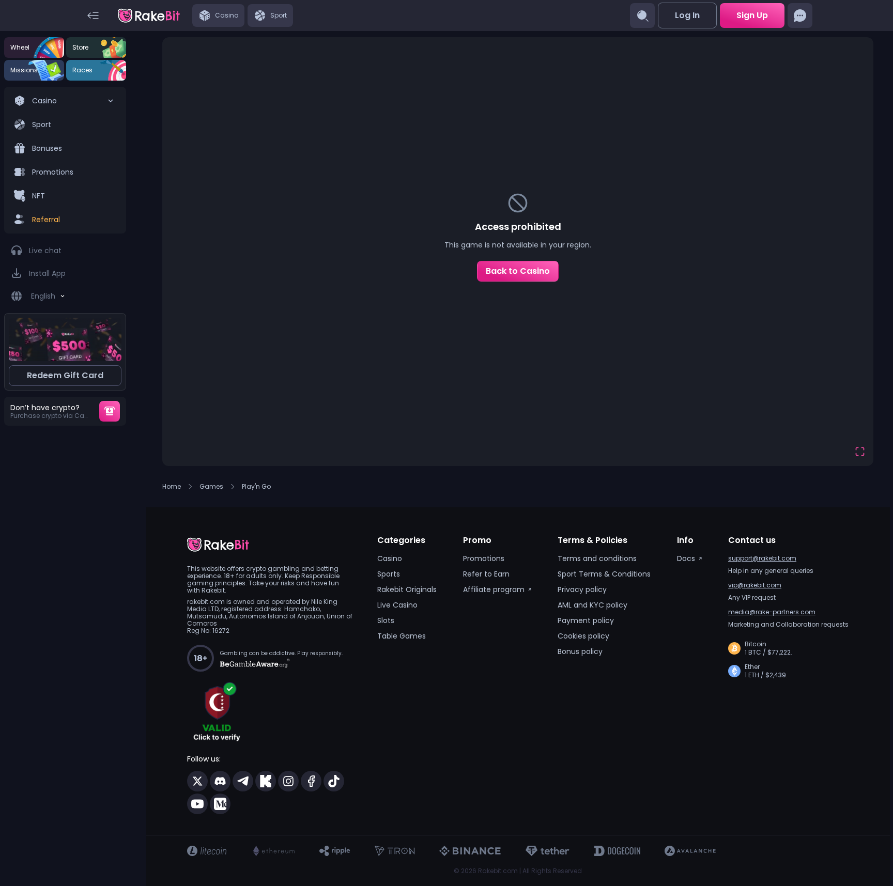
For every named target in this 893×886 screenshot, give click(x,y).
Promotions (483, 558)
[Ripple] (334, 851)
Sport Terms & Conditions (604, 574)
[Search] (642, 15)
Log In (687, 15)
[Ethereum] (273, 851)
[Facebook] (311, 781)
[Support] (800, 15)
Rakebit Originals (407, 589)
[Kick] (265, 781)
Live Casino (397, 605)
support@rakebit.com (762, 558)
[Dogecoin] (617, 851)
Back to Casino (518, 271)
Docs (686, 558)
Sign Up (752, 15)
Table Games (401, 636)
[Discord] (220, 781)
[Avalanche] (690, 851)
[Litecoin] (206, 851)
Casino (389, 558)
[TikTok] (334, 781)
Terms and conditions (597, 558)
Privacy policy (582, 589)
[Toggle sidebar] (93, 15)
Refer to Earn (486, 574)
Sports (388, 574)
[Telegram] (243, 781)
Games (211, 487)
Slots (385, 620)
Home (171, 487)
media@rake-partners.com (771, 612)
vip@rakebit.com (754, 585)
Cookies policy (583, 636)
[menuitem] (65, 160)
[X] (197, 781)
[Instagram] (288, 781)
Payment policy (586, 620)
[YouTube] (197, 804)
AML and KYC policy (592, 605)
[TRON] (394, 851)
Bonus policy (580, 651)
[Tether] (547, 851)
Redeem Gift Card (65, 375)
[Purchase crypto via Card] (109, 411)
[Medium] (220, 804)
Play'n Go (256, 487)
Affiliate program (494, 589)
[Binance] (470, 851)
